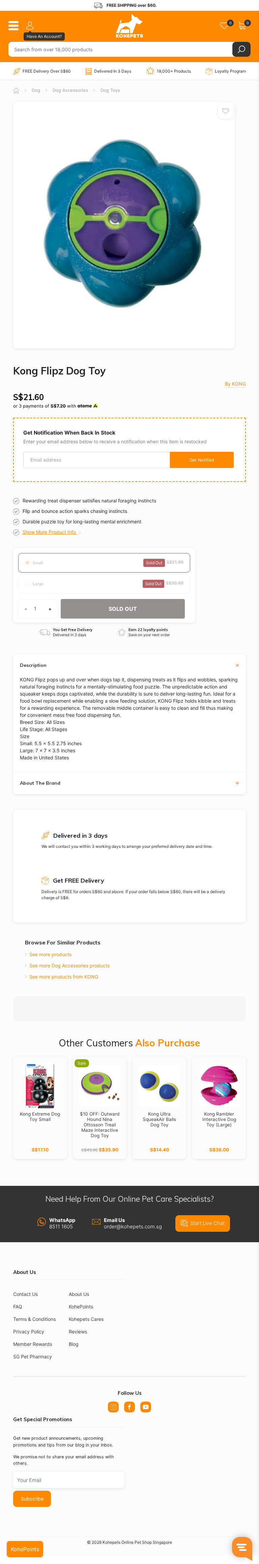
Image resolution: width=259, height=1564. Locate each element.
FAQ (17, 1306)
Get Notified (202, 460)
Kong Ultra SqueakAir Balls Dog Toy (159, 1119)
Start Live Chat (207, 1223)
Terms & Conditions (34, 1319)
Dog (36, 90)
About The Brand (40, 783)
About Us (79, 1294)
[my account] (31, 26)
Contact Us (25, 1294)
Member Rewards (32, 1344)
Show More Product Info (50, 532)
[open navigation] (16, 26)
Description (33, 665)
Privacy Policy (28, 1331)
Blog (74, 1344)
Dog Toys (110, 90)
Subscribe (32, 1499)
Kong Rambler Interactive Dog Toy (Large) (219, 1119)
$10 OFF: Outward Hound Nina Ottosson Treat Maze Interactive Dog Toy (99, 1124)
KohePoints (81, 1306)
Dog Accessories (70, 90)
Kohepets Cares (86, 1319)
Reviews (78, 1331)
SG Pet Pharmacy (32, 1356)
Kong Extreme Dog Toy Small (40, 1116)
